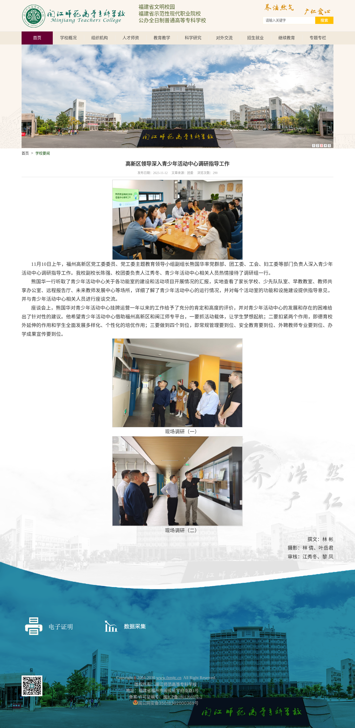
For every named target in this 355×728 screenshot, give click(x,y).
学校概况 (68, 38)
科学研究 (193, 38)
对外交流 (224, 38)
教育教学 (162, 38)
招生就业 (255, 38)
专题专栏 (318, 38)
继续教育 (286, 38)
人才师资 (130, 38)
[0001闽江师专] (74, 5)
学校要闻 (42, 153)
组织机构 (99, 38)
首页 (37, 38)
